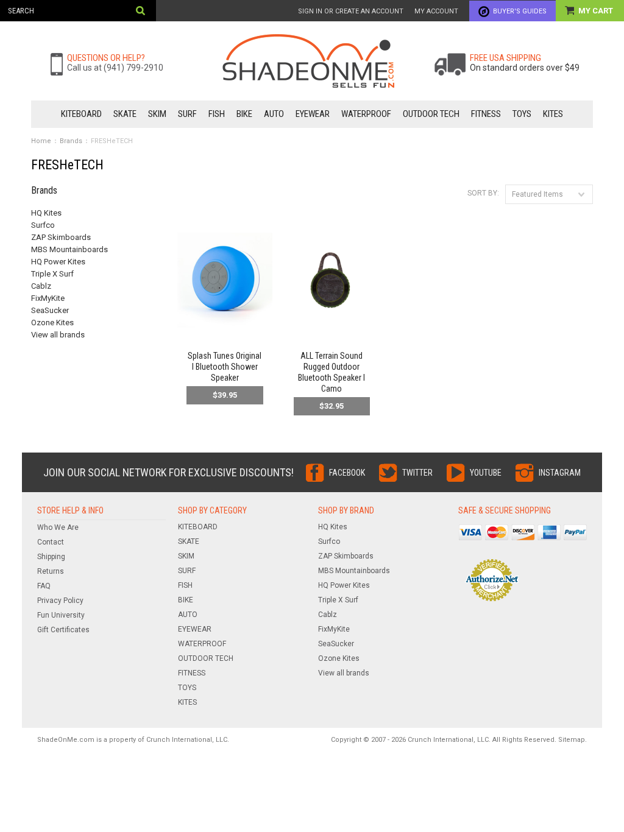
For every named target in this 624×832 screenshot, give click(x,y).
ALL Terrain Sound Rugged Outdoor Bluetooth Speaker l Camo (331, 372)
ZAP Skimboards (61, 237)
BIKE (244, 113)
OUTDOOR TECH (431, 113)
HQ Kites (46, 212)
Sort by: (483, 193)
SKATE (124, 113)
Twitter (417, 473)
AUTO (274, 113)
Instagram (560, 473)
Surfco (43, 225)
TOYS (521, 113)
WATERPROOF (366, 113)
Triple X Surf (52, 273)
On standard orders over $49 (525, 67)
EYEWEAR (313, 113)
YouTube (486, 473)
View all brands (58, 334)
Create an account (369, 11)
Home (41, 141)
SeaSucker (50, 310)
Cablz (41, 286)
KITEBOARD (81, 113)
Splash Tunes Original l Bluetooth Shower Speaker (224, 367)
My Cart (596, 10)
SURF (187, 113)
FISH (216, 113)
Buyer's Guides (520, 11)
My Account (436, 11)
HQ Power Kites (58, 261)
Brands (71, 141)
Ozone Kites (52, 322)
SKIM (157, 113)
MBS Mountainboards (69, 249)
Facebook (347, 473)
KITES (553, 113)
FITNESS (486, 113)
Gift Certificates (63, 630)
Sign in (310, 11)
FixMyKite (48, 298)
